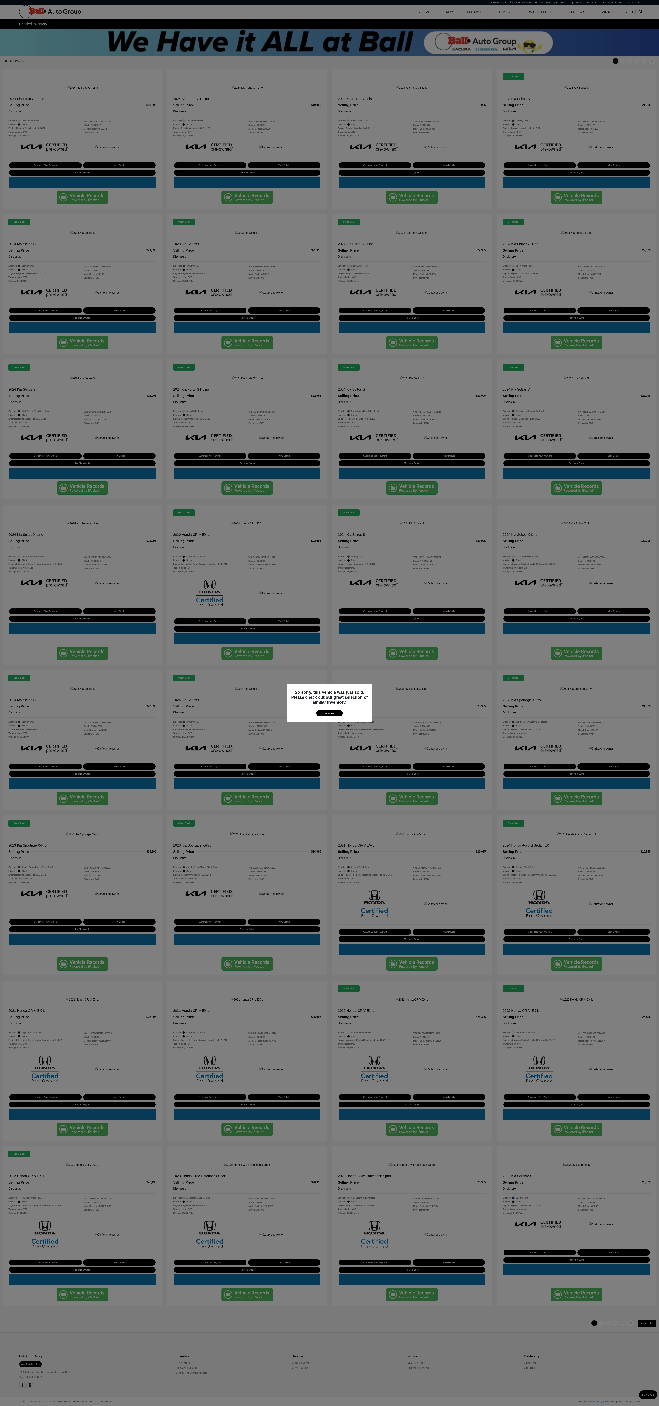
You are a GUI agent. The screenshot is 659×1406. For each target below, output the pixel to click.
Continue (329, 713)
